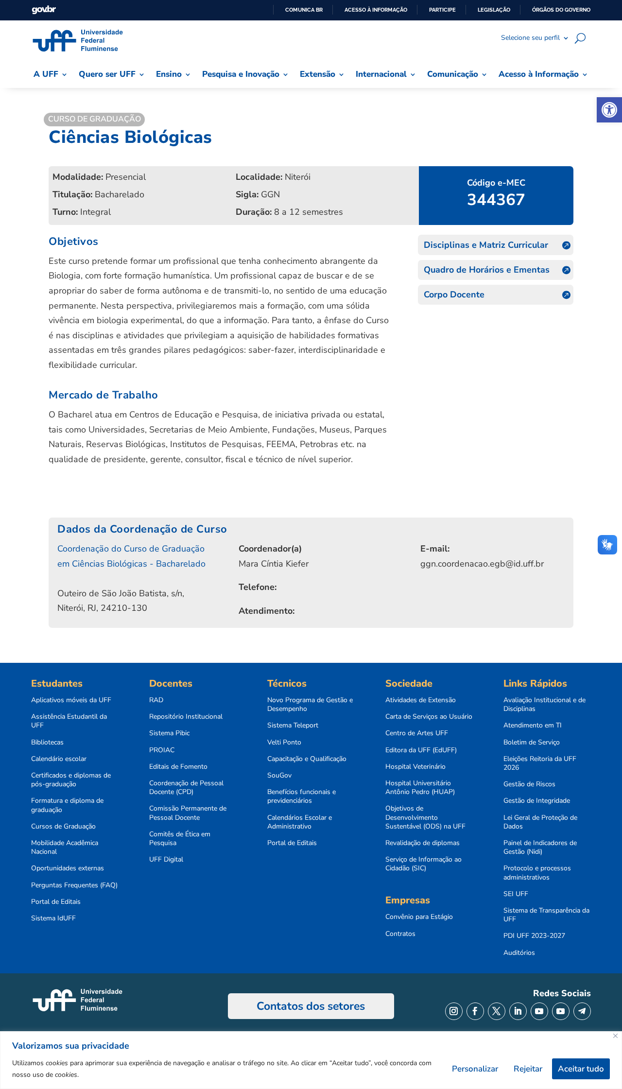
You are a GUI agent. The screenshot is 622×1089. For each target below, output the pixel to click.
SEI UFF (515, 894)
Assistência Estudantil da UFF (69, 721)
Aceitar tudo (581, 1068)
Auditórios (519, 953)
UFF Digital (166, 859)
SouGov (279, 775)
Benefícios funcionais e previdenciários (301, 796)
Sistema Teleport (292, 725)
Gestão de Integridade (536, 800)
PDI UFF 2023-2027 (534, 936)
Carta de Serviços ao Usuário (428, 716)
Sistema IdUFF (53, 918)
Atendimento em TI (532, 725)
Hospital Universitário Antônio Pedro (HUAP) (420, 787)
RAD (156, 700)
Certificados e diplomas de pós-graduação (71, 780)
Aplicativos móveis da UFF (71, 700)
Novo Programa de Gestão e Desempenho (310, 704)
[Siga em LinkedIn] (518, 1011)
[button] (609, 109)
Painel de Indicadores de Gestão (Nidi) (540, 847)
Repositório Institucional (186, 716)
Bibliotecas (47, 742)
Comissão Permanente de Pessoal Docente (187, 813)
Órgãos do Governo (561, 9)
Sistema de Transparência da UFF (546, 915)
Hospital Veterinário (415, 766)
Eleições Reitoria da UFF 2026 (539, 763)
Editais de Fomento (178, 766)
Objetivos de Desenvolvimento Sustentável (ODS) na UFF (425, 817)
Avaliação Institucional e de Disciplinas (544, 704)
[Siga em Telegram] (582, 1011)
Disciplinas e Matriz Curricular (486, 245)
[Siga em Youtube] (539, 1011)
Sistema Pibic (169, 733)
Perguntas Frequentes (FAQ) (74, 885)
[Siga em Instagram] (454, 1011)
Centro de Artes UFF (416, 733)
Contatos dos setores (311, 1006)
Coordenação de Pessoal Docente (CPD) (186, 787)
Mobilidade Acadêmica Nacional (64, 847)
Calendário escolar (58, 759)
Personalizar (475, 1068)
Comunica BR (304, 9)
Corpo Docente (454, 294)
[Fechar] (615, 1036)
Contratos (400, 934)
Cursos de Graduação (63, 826)
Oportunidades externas (67, 868)
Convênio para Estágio (419, 917)
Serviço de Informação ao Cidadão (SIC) (423, 864)
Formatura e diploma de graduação (67, 805)
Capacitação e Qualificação (306, 759)
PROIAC (161, 750)
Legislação (494, 9)
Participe (442, 9)
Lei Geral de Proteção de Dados (540, 822)
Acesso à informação (376, 9)
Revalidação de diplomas (422, 843)
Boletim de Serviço (531, 742)
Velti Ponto (284, 742)
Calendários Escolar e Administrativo (299, 822)
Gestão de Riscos (529, 784)
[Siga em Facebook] (475, 1011)
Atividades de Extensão (420, 700)
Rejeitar (528, 1068)
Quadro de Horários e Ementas (487, 270)
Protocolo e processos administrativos (537, 873)
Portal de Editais (56, 902)
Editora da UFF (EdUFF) (421, 750)
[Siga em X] (496, 1011)
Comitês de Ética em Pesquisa (179, 838)
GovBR (44, 10)
